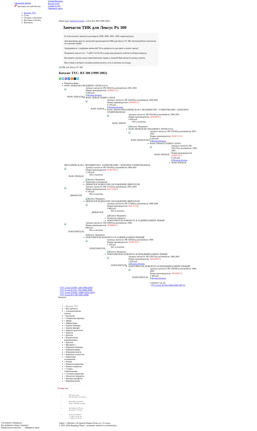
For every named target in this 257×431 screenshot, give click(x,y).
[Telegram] (63, 78)
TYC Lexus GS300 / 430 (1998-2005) (76, 287)
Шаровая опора (72, 381)
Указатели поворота (74, 376)
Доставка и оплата (32, 20)
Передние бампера (73, 347)
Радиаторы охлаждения (70, 358)
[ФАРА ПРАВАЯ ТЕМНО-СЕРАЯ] (160, 154)
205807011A (176, 155)
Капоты (68, 335)
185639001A (176, 273)
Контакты (28, 22)
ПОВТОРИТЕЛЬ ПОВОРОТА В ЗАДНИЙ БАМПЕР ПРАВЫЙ (115, 237)
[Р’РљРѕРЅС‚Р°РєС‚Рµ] (69, 78)
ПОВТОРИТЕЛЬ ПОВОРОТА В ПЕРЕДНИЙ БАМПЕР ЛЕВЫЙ (137, 254)
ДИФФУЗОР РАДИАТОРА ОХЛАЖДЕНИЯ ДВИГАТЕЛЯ (113, 184)
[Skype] (78, 78)
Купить (98, 95)
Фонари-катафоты (73, 378)
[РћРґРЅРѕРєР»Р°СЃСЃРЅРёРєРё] (72, 78)
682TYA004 (112, 189)
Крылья (68, 342)
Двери (68, 321)
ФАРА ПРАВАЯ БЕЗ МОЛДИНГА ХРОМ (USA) (150, 129)
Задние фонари (72, 328)
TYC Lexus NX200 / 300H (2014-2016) (77, 292)
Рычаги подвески (73, 366)
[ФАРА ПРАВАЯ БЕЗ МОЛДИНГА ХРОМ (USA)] (139, 139)
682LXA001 (133, 206)
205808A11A (113, 90)
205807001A (112, 170)
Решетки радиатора (74, 364)
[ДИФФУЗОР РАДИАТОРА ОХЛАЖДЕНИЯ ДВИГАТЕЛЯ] (75, 195)
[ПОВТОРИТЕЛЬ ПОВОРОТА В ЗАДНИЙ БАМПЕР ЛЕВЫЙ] (75, 231)
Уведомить (142, 126)
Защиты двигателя (73, 330)
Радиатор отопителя (74, 354)
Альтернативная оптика (72, 312)
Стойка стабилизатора (70, 370)
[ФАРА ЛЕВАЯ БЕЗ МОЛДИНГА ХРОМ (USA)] (75, 96)
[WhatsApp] (60, 78)
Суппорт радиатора (74, 374)
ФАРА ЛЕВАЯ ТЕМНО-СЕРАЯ (100, 97)
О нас (26, 15)
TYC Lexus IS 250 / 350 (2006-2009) (76, 290)
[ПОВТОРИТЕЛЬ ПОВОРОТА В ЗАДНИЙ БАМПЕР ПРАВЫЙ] (96, 248)
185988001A (112, 225)
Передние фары (72, 349)
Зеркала (68, 333)
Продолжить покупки (11, 427)
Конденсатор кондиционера (71, 338)
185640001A (155, 259)
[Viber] (66, 78)
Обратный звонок (22, 3)
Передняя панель (72, 352)
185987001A (134, 242)
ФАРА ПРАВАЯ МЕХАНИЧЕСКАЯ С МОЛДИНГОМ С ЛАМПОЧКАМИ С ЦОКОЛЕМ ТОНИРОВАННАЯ (125, 164)
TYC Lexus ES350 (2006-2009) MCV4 (168, 285)
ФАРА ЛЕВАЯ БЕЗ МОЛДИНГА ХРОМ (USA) (86, 85)
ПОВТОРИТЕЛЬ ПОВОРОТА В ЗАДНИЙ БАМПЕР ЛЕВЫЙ (136, 220)
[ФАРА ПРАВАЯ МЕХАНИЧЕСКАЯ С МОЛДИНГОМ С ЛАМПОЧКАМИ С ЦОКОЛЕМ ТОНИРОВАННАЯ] (75, 175)
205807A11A (177, 136)
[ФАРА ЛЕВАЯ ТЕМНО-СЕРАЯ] (96, 108)
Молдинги (69, 345)
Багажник (69, 316)
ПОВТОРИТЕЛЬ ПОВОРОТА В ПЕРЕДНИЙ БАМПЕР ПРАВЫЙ (159, 266)
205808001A (155, 117)
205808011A (133, 102)
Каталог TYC (30, 13)
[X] (75, 78)
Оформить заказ (32, 427)
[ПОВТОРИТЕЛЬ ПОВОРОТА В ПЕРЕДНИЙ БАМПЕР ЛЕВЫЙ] (117, 265)
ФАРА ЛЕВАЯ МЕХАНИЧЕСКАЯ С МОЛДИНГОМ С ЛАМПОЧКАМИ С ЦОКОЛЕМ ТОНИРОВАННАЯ (147, 111)
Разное (68, 361)
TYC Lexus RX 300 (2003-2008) (74, 295)
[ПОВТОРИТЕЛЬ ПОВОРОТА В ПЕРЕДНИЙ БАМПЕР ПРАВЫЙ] (139, 277)
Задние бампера (72, 325)
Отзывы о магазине (33, 18)
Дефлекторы (70, 323)
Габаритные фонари (74, 318)
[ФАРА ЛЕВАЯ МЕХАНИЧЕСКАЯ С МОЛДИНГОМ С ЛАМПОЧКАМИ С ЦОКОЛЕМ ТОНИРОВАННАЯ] (117, 122)
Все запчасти (71, 308)
